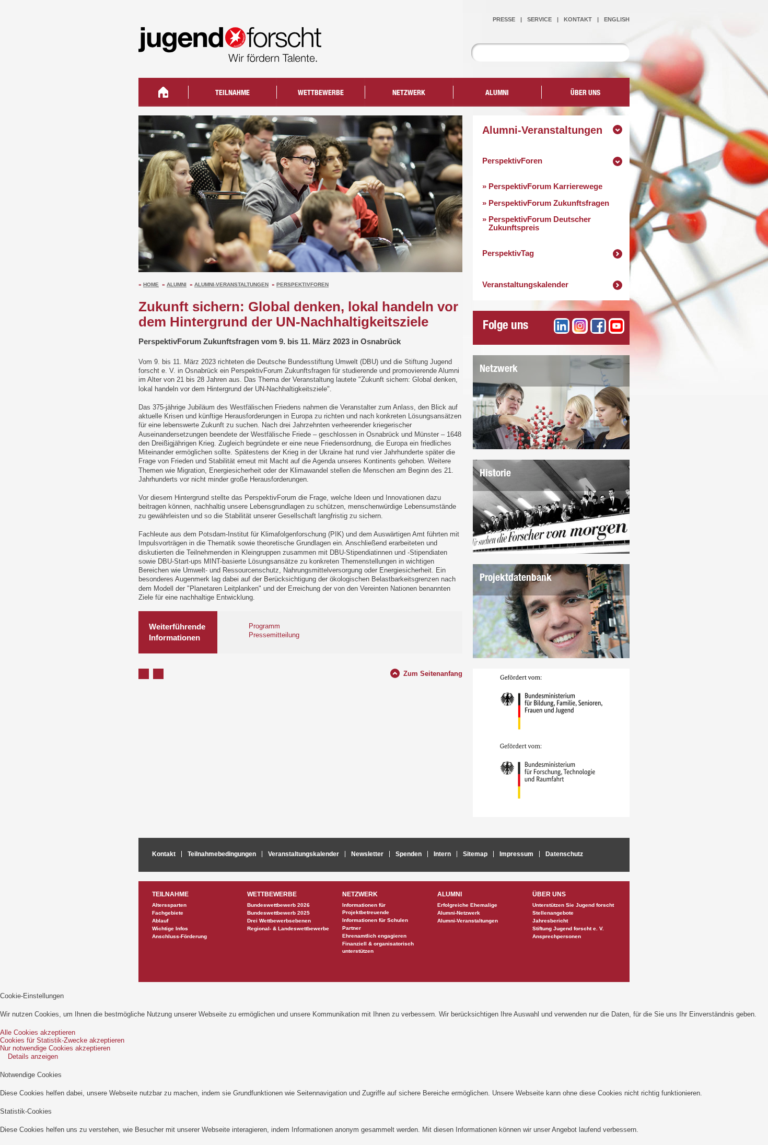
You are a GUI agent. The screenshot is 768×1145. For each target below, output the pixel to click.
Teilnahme (232, 93)
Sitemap (475, 854)
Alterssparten (169, 905)
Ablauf (160, 921)
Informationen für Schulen (375, 920)
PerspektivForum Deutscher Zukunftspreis (536, 223)
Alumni (177, 284)
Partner (351, 928)
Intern (442, 854)
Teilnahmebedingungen (222, 854)
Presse (504, 19)
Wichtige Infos (170, 928)
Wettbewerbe (321, 93)
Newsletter (367, 854)
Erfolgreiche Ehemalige (467, 905)
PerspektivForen (302, 284)
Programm (264, 626)
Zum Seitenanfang (432, 672)
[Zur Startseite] (237, 55)
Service (539, 19)
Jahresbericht (550, 921)
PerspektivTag (508, 253)
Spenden (408, 854)
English (617, 19)
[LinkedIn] (561, 326)
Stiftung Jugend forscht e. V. (568, 928)
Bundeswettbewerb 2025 (278, 913)
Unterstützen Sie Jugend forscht (573, 905)
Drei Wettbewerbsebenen (279, 921)
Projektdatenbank (516, 578)
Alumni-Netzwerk (458, 913)
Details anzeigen (33, 1056)
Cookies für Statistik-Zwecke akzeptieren (62, 1040)
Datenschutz (564, 854)
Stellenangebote (553, 913)
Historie (495, 474)
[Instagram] (580, 326)
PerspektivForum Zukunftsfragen (545, 202)
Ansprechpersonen (556, 936)
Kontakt (578, 19)
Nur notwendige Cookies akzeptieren (55, 1048)
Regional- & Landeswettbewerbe (288, 928)
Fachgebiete (167, 913)
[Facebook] (598, 326)
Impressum (516, 854)
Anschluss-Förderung (179, 936)
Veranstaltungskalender (525, 284)
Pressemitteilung (274, 635)
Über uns (585, 93)
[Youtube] (616, 326)
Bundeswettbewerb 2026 (278, 905)
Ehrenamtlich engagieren (374, 936)
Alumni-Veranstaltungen (231, 284)
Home (151, 284)
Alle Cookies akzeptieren (37, 1032)
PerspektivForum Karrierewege (542, 186)
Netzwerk (499, 370)
